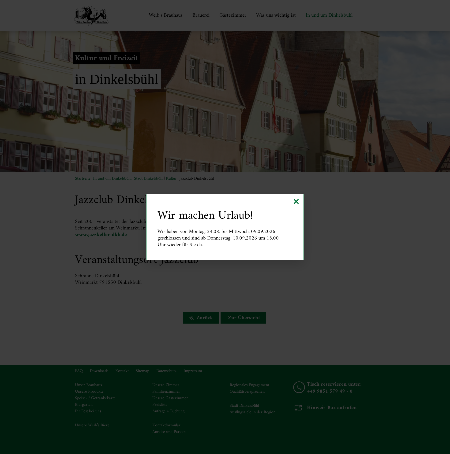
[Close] (296, 201)
